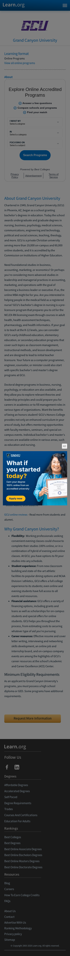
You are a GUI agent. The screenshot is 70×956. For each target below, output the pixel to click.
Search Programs (35, 949)
